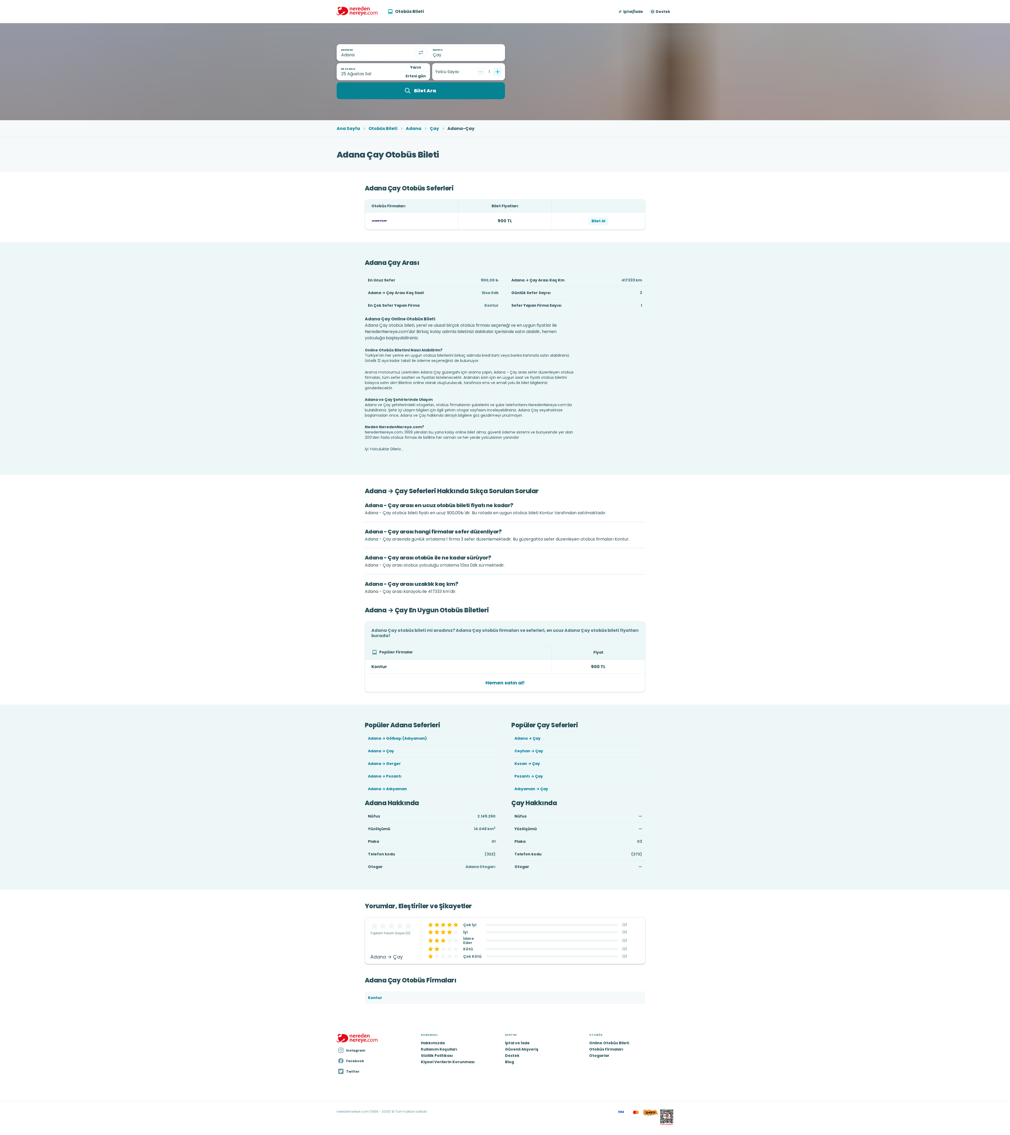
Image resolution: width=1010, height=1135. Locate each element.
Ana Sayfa (348, 128)
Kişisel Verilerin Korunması (448, 1062)
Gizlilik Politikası (437, 1055)
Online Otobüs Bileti (609, 1043)
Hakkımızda (433, 1043)
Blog (509, 1062)
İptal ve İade (517, 1043)
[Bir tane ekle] (497, 72)
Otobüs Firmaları (606, 1049)
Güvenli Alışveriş (521, 1049)
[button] (631, 11)
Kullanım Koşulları (439, 1049)
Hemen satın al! (505, 682)
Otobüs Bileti (382, 128)
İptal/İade (633, 11)
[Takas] (421, 52)
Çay (434, 128)
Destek (663, 11)
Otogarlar (599, 1055)
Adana (413, 128)
